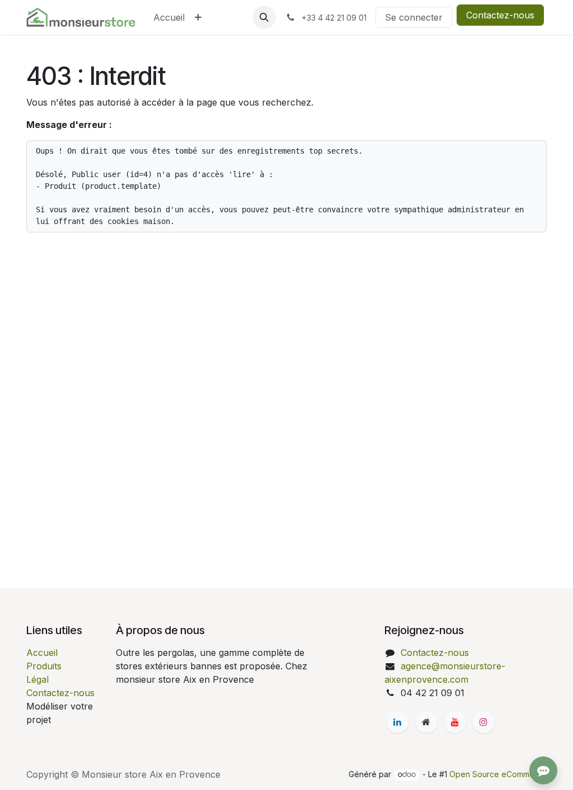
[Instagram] (483, 722)
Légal (37, 679)
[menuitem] (169, 17)
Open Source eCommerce (498, 774)
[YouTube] (455, 722)
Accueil (42, 652)
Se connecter (414, 17)
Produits (44, 666)
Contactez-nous (500, 15)
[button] (264, 17)
